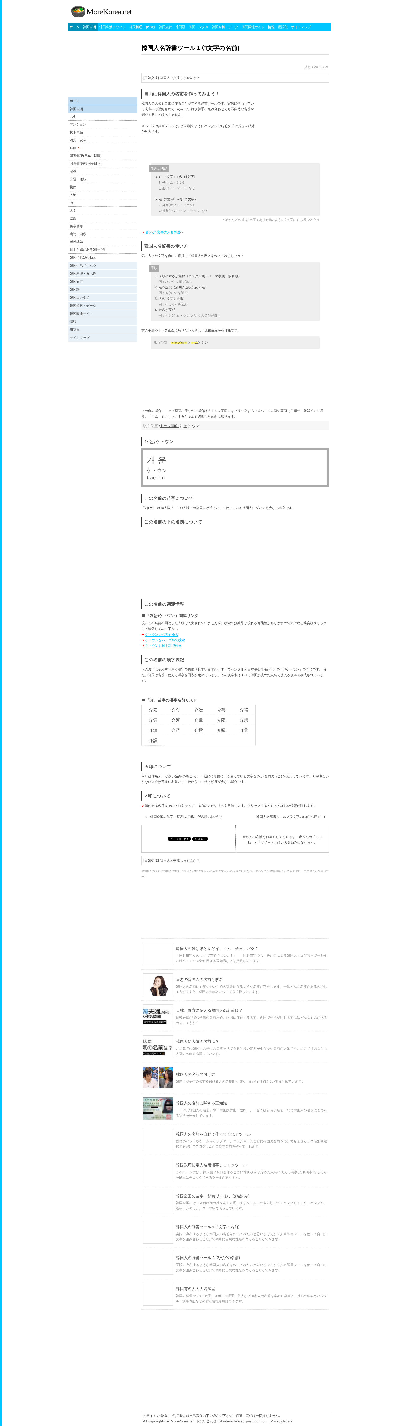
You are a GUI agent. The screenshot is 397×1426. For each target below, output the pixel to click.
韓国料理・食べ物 (142, 27)
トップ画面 (169, 426)
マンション (78, 124)
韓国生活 (89, 27)
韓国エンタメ (198, 27)
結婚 (73, 218)
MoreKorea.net (109, 11)
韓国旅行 (165, 27)
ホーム (74, 27)
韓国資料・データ (225, 27)
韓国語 (180, 27)
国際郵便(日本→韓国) (86, 156)
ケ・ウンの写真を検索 (161, 634)
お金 (73, 116)
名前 (73, 148)
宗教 (73, 171)
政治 (73, 195)
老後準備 (76, 242)
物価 (73, 187)
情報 (271, 27)
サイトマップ (301, 27)
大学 (73, 210)
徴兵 (73, 202)
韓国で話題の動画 (83, 257)
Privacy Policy (282, 1421)
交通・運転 (78, 179)
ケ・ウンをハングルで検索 (165, 640)
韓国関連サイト (253, 27)
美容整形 (76, 226)
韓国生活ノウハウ (112, 27)
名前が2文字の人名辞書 (162, 232)
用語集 (283, 27)
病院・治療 (78, 234)
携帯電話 (76, 132)
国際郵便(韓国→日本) (86, 163)
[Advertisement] (294, 130)
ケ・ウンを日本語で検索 (163, 645)
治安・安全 (78, 140)
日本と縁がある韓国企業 (88, 249)
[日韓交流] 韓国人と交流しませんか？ (171, 78)
